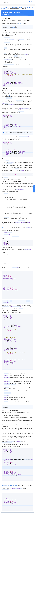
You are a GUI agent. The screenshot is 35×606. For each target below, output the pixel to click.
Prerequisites (3, 8)
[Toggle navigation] (32, 2)
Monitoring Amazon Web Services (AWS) (15, 7)
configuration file (28, 220)
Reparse (13, 27)
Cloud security (5, 7)
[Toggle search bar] (30, 2)
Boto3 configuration (24, 250)
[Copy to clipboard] (32, 68)
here (12, 439)
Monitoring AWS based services (28, 7)
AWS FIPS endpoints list (25, 486)
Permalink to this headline (32, 13)
